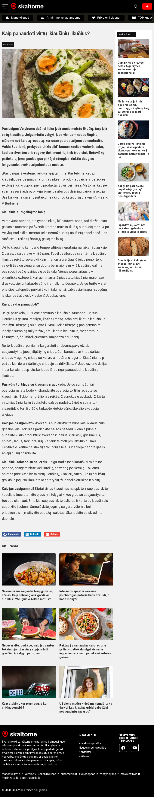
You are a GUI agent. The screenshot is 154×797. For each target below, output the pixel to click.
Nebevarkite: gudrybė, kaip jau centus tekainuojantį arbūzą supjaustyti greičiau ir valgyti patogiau (28, 649)
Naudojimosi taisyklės (92, 747)
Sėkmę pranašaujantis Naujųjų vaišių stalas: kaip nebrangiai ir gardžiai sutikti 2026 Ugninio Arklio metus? (27, 595)
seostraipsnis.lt (30, 778)
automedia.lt (69, 774)
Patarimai (8, 44)
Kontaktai (85, 752)
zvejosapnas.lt (88, 774)
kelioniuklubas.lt (48, 774)
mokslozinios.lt (130, 774)
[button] (11, 534)
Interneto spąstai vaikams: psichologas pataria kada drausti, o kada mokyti (84, 595)
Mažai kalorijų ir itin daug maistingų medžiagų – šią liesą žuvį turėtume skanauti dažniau (133, 108)
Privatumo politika (90, 743)
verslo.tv (30, 774)
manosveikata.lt (12, 774)
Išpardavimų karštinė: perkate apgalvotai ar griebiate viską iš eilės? (132, 228)
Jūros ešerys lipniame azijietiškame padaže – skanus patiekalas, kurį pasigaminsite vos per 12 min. (133, 150)
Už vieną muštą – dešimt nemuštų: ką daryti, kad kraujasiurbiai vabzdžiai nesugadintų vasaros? (85, 707)
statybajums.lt (109, 774)
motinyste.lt (10, 778)
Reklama (84, 756)
